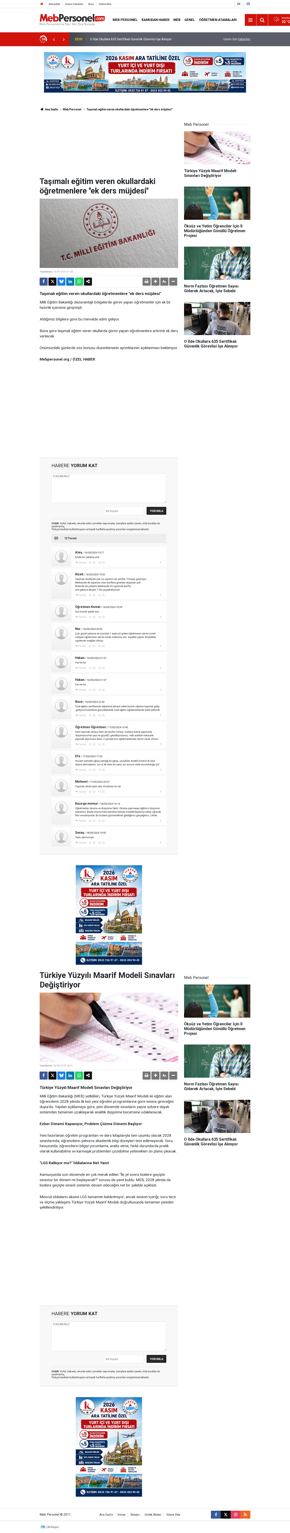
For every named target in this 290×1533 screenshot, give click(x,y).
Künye (122, 1514)
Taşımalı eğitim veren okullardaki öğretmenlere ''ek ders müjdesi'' (129, 109)
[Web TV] (239, 4)
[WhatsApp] (79, 282)
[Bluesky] (61, 282)
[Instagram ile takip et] (235, 1515)
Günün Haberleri (74, 4)
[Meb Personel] (72, 20)
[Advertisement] (109, 147)
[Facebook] (44, 282)
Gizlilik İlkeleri (153, 1514)
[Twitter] (52, 282)
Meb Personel (125, 20)
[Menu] (250, 20)
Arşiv (91, 4)
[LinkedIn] (70, 282)
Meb (177, 20)
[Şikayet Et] (160, 562)
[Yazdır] (147, 282)
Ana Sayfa (51, 109)
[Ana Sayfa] (42, 4)
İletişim (135, 1514)
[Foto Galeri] (248, 4)
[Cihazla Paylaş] (88, 282)
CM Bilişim (52, 1527)
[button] (155, 282)
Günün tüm (236, 39)
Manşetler (54, 4)
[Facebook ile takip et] (216, 1515)
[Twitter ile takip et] (226, 1515)
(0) (93, 562)
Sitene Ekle (105, 4)
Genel (189, 20)
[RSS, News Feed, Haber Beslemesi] (245, 1515)
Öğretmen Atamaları (218, 20)
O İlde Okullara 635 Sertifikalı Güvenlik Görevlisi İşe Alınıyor (131, 39)
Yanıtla (82, 562)
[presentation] (54, 39)
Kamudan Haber (155, 20)
